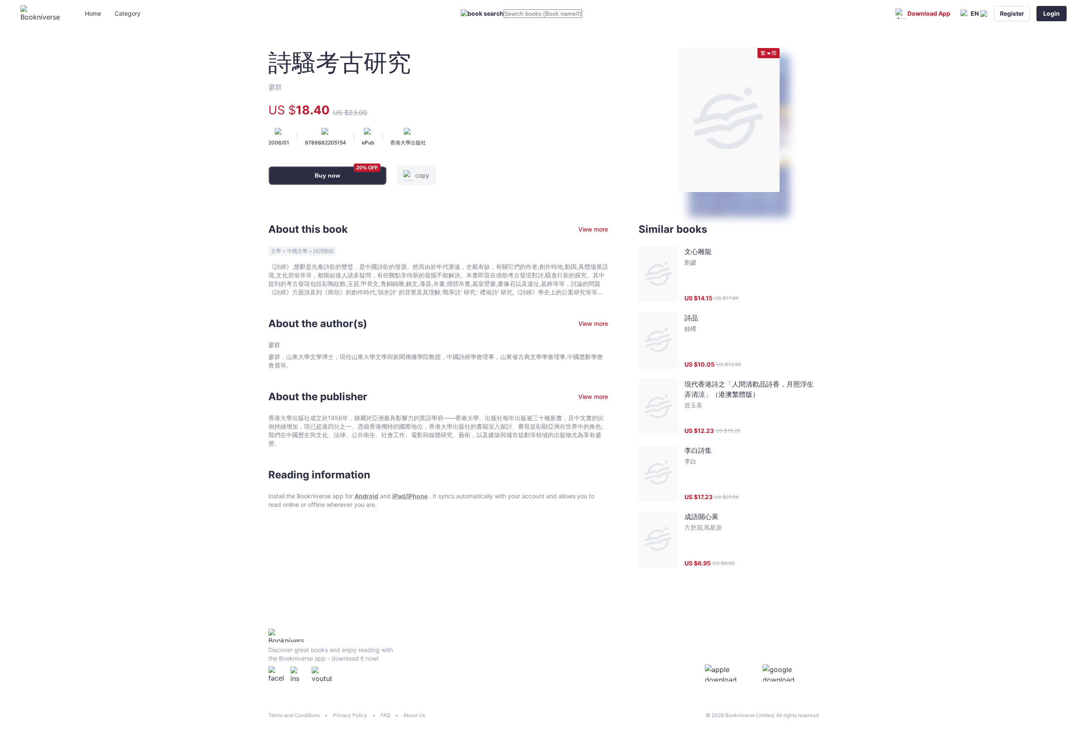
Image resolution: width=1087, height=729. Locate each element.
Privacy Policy (350, 715)
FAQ (385, 715)
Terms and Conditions (294, 715)
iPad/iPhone (410, 496)
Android (366, 496)
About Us (414, 715)
